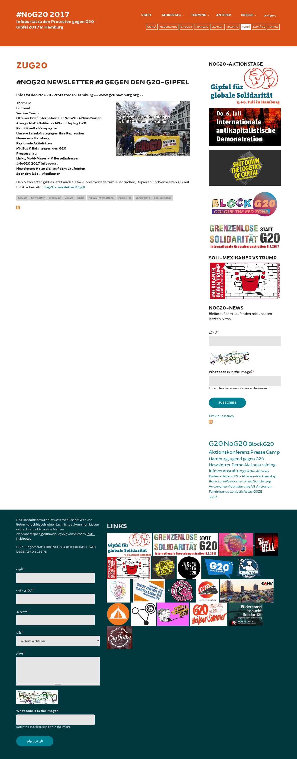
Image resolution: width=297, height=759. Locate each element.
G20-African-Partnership (254, 476)
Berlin (250, 471)
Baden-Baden (220, 476)
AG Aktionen (261, 486)
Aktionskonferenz (229, 452)
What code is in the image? (231, 372)
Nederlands (168, 26)
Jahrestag (171, 15)
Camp (80, 197)
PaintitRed (125, 197)
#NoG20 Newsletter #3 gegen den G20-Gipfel (102, 82)
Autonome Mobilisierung (229, 486)
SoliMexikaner (162, 197)
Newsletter (38, 197)
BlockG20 (55, 197)
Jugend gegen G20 (246, 458)
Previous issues (221, 416)
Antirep (262, 471)
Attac (248, 491)
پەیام (20, 653)
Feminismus (219, 491)
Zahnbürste (143, 197)
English (186, 26)
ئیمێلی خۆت (25, 590)
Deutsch (217, 26)
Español (259, 26)
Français (201, 26)
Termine (198, 15)
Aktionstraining (259, 464)
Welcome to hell (239, 481)
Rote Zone (217, 481)
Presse (247, 15)
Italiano (232, 26)
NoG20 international (101, 197)
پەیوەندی (270, 15)
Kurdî (246, 26)
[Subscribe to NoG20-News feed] (245, 421)
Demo (238, 464)
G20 (216, 443)
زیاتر (212, 496)
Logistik (236, 491)
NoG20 (22, 197)
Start (146, 15)
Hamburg (218, 458)
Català (151, 26)
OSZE (257, 491)
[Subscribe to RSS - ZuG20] (103, 207)
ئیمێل (213, 332)
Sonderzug (262, 481)
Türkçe (273, 26)
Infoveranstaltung (227, 470)
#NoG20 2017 (42, 15)
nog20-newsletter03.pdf (64, 187)
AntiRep (223, 15)
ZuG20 (69, 197)
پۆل (19, 632)
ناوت (20, 569)
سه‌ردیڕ (22, 611)
